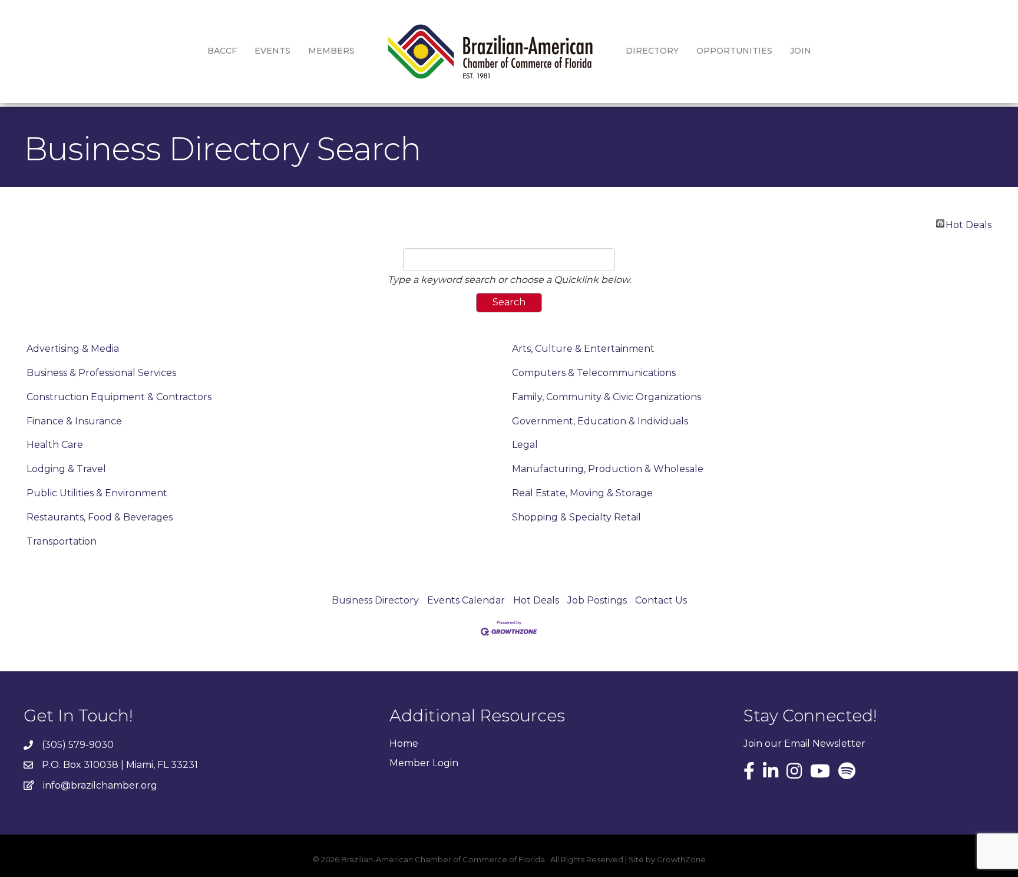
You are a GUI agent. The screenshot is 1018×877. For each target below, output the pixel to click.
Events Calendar (466, 600)
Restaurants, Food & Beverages (100, 517)
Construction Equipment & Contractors (119, 397)
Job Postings (597, 600)
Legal (525, 444)
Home (403, 743)
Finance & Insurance (74, 421)
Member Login (423, 763)
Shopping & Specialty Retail (576, 517)
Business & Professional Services (101, 372)
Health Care (55, 444)
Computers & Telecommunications (594, 372)
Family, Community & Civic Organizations (606, 397)
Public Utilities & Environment (97, 493)
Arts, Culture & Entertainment (583, 348)
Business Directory (375, 600)
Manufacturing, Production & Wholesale (607, 468)
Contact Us (661, 600)
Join (800, 50)
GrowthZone (681, 859)
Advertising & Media (73, 348)
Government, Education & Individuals (600, 421)
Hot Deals (968, 223)
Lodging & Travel (66, 468)
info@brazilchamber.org (100, 785)
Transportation (62, 541)
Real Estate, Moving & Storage (582, 493)
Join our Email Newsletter (804, 743)
